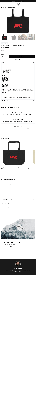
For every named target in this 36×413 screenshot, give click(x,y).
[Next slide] (28, 252)
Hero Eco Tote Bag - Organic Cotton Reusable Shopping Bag (9, 7)
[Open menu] (1, 4)
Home (1, 7)
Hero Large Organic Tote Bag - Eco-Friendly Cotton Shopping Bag (10, 167)
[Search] (3, 4)
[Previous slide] (5, 252)
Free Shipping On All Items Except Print (18, 1)
